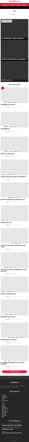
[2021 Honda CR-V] (14, 213)
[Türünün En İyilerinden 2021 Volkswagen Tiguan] (14, 236)
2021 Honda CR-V (6, 222)
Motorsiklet (4, 412)
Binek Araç (4, 397)
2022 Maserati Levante (8, 316)
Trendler (24, 5)
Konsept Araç (5, 408)
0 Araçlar (9, 102)
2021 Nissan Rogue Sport (8, 294)
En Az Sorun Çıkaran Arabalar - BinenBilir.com (11, 427)
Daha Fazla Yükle (14, 371)
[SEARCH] (27, 7)
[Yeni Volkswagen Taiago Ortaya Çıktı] (14, 29)
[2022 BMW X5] (14, 119)
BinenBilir (3, 431)
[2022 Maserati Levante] (14, 307)
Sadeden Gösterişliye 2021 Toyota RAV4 (13, 176)
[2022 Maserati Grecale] (14, 95)
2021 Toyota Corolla (7, 429)
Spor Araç (11, 314)
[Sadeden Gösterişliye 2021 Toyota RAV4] (14, 167)
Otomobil (14, 102)
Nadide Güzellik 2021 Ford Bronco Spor (13, 199)
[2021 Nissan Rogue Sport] (14, 284)
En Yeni (18, 5)
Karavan (4, 405)
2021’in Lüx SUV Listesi (8, 153)
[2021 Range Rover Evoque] (14, 330)
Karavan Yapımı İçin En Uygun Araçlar (12, 425)
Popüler (12, 5)
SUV (5, 102)
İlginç (3, 404)
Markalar (4, 410)
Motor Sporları (5, 411)
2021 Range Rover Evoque (9, 339)
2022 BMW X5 (5, 129)
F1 (2, 401)
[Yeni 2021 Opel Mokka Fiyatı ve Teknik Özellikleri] (14, 353)
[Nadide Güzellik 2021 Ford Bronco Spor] (14, 190)
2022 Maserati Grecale (8, 104)
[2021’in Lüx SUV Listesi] (14, 144)
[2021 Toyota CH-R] (14, 71)
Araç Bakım (4, 396)
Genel (10, 151)
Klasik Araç (4, 407)
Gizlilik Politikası (14, 440)
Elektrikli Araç (5, 400)
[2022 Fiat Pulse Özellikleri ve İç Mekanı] (14, 50)
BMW (3, 399)
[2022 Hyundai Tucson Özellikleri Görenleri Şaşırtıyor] (14, 260)
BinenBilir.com (14, 1)
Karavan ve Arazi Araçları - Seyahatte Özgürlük (11, 424)
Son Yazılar (5, 5)
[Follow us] (25, 7)
